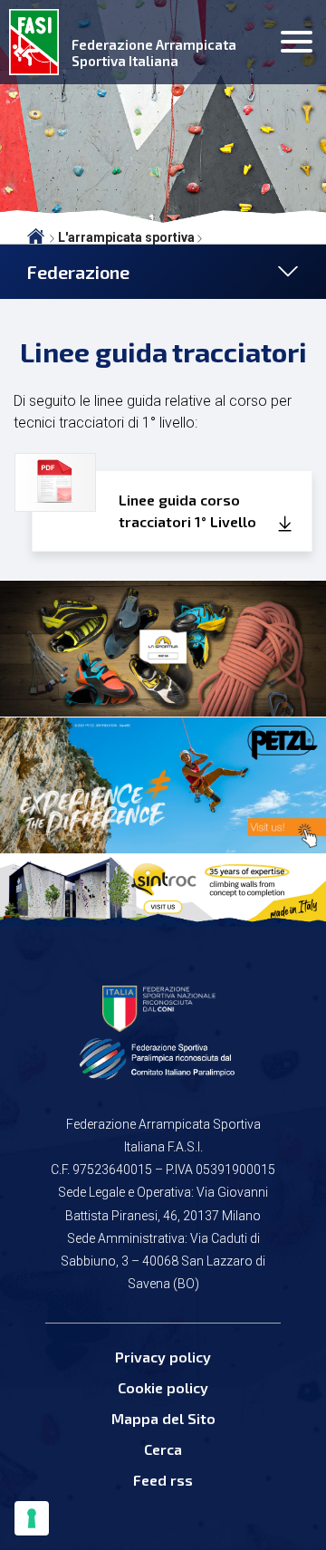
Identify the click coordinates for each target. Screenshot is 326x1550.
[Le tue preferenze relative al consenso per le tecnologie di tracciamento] (31, 1518)
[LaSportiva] (163, 649)
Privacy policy (163, 1356)
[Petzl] (163, 785)
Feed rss (163, 1479)
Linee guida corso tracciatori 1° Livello (187, 510)
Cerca (163, 1449)
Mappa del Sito (163, 1418)
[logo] (34, 42)
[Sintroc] (163, 888)
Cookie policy (163, 1387)
